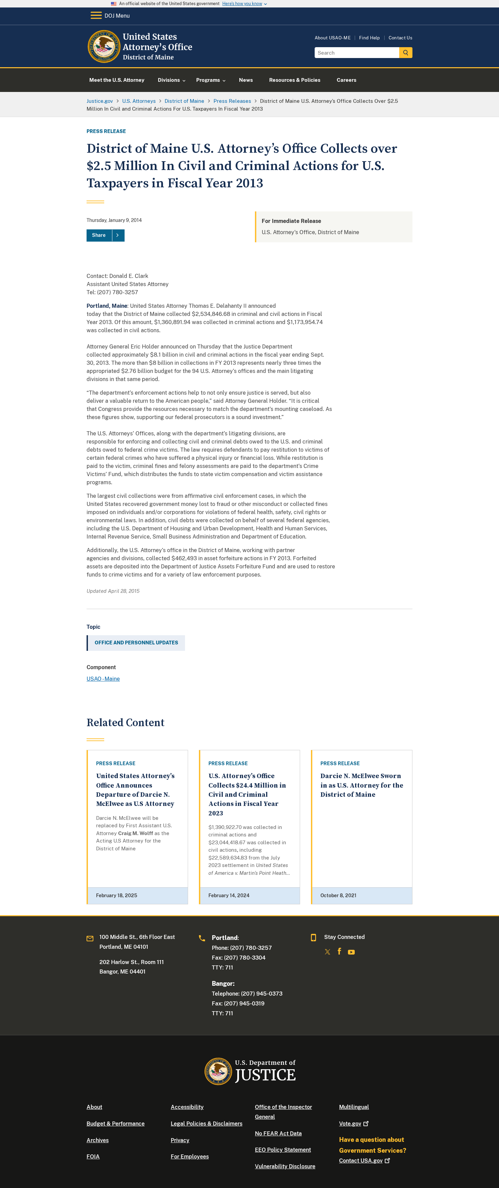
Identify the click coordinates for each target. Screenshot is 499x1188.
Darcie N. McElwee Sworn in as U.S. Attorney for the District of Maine (361, 785)
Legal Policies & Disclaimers (206, 1123)
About (94, 1107)
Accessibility (187, 1107)
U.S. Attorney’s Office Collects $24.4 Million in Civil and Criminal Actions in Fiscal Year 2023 (247, 794)
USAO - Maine (103, 679)
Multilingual (354, 1107)
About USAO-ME (333, 37)
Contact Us (400, 37)
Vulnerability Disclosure (285, 1166)
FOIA (93, 1156)
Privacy (180, 1140)
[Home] (142, 59)
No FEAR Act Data (278, 1133)
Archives (98, 1140)
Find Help (369, 37)
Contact (361, 1160)
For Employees (190, 1156)
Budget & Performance (116, 1123)
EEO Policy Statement (283, 1150)
